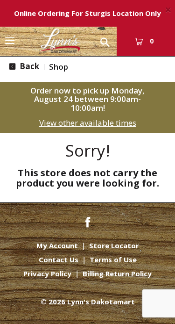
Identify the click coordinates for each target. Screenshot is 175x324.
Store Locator (114, 245)
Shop (58, 66)
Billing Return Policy (117, 273)
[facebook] (88, 221)
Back (28, 66)
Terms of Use (113, 259)
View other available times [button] (87, 122)
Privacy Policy (47, 273)
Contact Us (58, 259)
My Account (57, 245)
